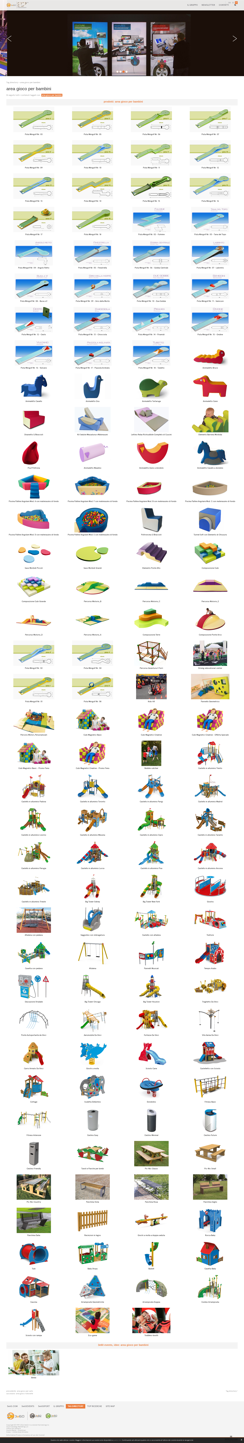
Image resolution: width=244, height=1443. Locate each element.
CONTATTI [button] (224, 5)
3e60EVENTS (27, 1406)
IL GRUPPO (59, 1406)
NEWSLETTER (208, 5)
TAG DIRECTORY (75, 1406)
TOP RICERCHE (94, 1406)
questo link (117, 1440)
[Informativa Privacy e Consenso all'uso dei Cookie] (25, 1435)
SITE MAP (110, 1406)
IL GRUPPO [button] (192, 5)
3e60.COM (12, 1406)
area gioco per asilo (25, 1391)
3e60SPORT (44, 1406)
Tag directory (12, 82)
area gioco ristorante (24, 1394)
